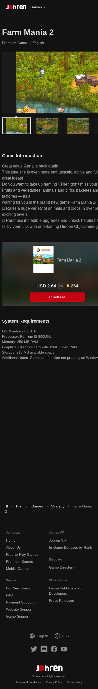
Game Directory (61, 567)
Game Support (17, 616)
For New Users (18, 588)
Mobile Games (17, 569)
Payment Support (20, 602)
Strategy (57, 506)
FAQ (9, 595)
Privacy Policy (54, 682)
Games (36, 7)
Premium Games (29, 506)
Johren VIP (58, 540)
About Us (13, 547)
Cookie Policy (74, 682)
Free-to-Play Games (22, 554)
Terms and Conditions (28, 682)
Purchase (57, 297)
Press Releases (61, 600)
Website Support (19, 609)
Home (11, 540)
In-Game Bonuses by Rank (70, 547)
